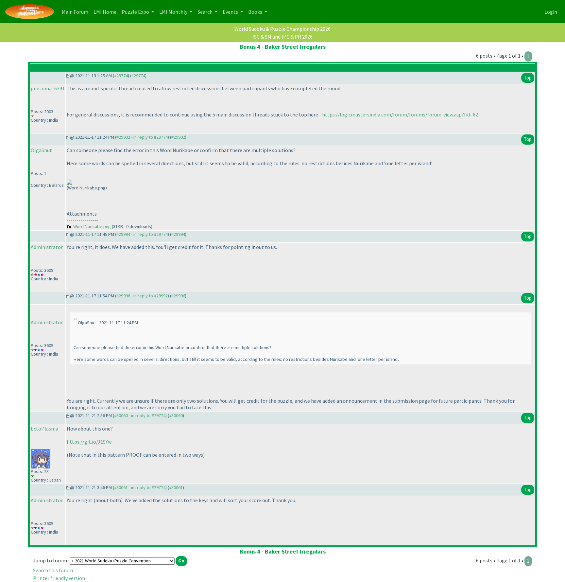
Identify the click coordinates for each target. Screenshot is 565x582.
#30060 (176, 415)
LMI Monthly (173, 12)
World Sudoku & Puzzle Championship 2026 (282, 29)
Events (231, 12)
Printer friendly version (59, 578)
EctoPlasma (44, 428)
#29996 (178, 296)
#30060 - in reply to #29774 (139, 415)
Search (205, 12)
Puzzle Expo (136, 12)
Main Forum (76, 11)
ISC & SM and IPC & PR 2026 (282, 36)
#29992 (178, 137)
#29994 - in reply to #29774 (142, 234)
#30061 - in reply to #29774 (139, 487)
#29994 (178, 234)
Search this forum (53, 570)
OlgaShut (41, 150)
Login (550, 12)
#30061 (176, 487)
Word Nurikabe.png (92, 226)
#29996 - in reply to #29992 (142, 296)
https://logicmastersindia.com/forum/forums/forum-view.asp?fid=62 (400, 114)
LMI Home (106, 11)
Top (528, 78)
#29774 (121, 76)
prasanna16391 (48, 88)
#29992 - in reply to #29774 (142, 137)
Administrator (47, 247)
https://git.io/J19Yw (89, 441)
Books (255, 12)
